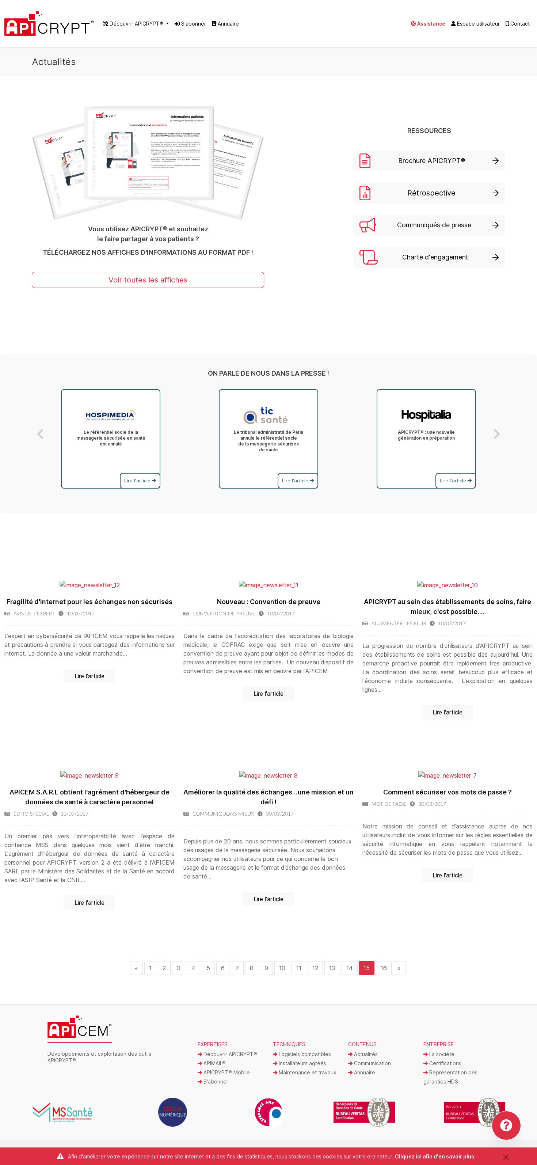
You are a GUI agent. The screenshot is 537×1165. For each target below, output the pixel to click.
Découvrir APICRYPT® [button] (136, 23)
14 (349, 968)
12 (315, 968)
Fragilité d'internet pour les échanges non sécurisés (89, 602)
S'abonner (193, 23)
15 (366, 968)
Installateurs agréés (301, 1063)
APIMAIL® (214, 1063)
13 (332, 968)
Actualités (365, 1054)
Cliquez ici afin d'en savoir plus (434, 1156)
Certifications (444, 1063)
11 (298, 968)
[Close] (506, 1157)
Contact (519, 23)
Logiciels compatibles (304, 1054)
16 (384, 968)
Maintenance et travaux (306, 1072)
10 (282, 968)
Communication (372, 1063)
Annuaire (227, 23)
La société (441, 1054)
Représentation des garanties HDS (450, 1077)
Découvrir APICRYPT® (229, 1054)
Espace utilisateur (478, 23)
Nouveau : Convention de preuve (268, 602)
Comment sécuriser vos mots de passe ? (447, 792)
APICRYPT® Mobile (226, 1072)
